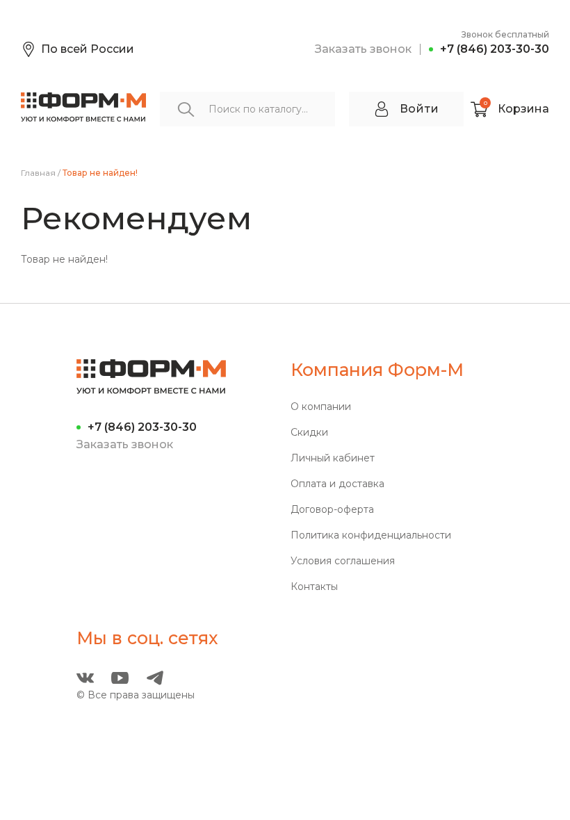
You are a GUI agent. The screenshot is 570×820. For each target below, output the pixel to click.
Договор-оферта (332, 510)
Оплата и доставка (337, 484)
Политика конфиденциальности (371, 535)
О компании (321, 407)
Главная (38, 173)
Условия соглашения (343, 561)
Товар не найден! (100, 173)
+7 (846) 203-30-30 (494, 49)
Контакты (314, 587)
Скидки (309, 432)
